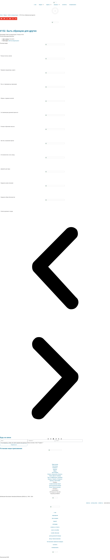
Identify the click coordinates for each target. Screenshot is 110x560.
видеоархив (55, 515)
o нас (35, 4)
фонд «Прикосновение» (55, 538)
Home (1, 15)
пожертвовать (72, 4)
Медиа (5, 15)
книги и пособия (55, 530)
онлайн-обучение (55, 533)
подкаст (55, 521)
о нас (55, 512)
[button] (55, 11)
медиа (40, 4)
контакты (64, 4)
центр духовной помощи (55, 535)
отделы (48, 4)
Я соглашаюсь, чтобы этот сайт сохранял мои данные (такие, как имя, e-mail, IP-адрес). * (22, 442)
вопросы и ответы (55, 527)
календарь (55, 524)
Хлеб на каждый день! (13, 15)
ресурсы (56, 4)
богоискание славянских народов (55, 541)
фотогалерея (55, 518)
